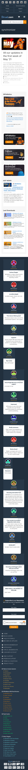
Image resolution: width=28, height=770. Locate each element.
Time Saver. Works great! (14, 316)
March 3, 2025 (9, 126)
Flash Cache (6, 714)
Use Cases (7, 731)
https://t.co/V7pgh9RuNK (12, 117)
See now (9, 142)
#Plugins (17, 119)
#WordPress (9, 121)
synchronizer (7, 78)
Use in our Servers (9, 686)
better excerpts (17, 79)
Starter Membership (10, 645)
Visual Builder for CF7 (10, 755)
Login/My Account (10, 652)
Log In (20, 11)
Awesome (8, 471)
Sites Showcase (8, 709)
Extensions (7, 647)
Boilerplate (7, 688)
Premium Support (9, 658)
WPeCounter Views (9, 746)
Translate (7, 680)
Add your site (8, 710)
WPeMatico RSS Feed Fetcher (11, 691)
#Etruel (21, 119)
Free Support (8, 656)
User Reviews (8, 705)
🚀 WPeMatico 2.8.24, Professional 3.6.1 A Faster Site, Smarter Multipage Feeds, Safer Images (13, 187)
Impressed (14, 404)
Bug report (7, 674)
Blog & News (8, 636)
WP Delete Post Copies (10, 752)
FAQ (7, 11)
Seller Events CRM (9, 750)
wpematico (5, 81)
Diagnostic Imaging (9, 748)
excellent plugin (13, 294)
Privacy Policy (8, 663)
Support (20, 8)
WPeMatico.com (8, 693)
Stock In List (7, 684)
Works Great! (14, 449)
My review (9, 361)
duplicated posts (14, 78)
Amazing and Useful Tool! (14, 492)
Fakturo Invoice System (9, 669)
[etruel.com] (7, 17)
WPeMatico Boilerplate (10, 744)
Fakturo (6, 671)
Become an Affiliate (10, 641)
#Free (9, 119)
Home (7, 5)
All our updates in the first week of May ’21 (13, 56)
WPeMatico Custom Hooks (11, 742)
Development (8, 673)
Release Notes (8, 678)
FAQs (6, 718)
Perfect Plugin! (13, 272)
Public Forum (8, 676)
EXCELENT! (12, 545)
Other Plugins (7, 736)
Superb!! (13, 337)
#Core (13, 119)
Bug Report (7, 701)
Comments (7, 82)
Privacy (7, 8)
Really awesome (13, 427)
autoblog (12, 79)
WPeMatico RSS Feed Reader (12, 738)
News (6, 76)
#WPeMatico (9, 114)
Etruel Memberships (10, 650)
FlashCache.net (8, 716)
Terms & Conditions (20, 5)
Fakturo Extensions (9, 682)
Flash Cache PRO (9, 733)
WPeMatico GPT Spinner (18, 213)
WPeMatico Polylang (17, 222)
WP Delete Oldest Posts (10, 754)
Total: (19, 17)
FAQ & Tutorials (9, 638)
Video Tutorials (8, 695)
